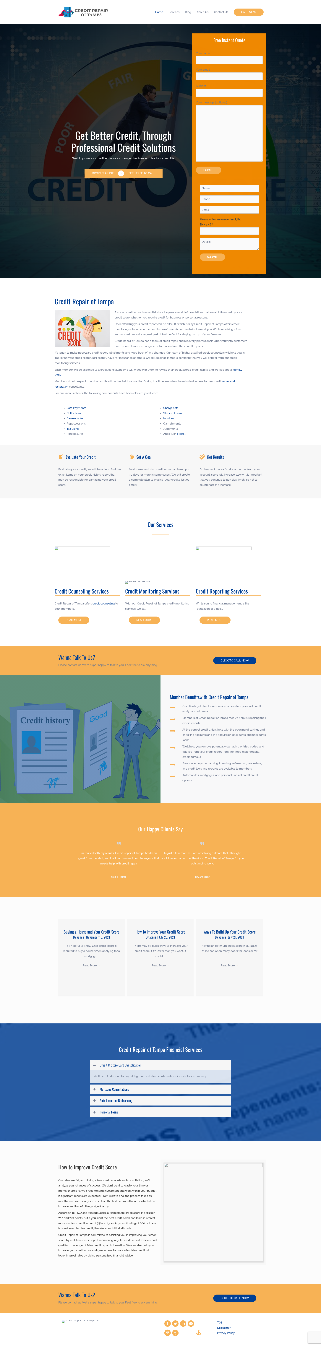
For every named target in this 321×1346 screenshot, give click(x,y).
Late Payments (76, 408)
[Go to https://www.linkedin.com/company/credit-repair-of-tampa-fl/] (183, 1324)
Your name (203, 53)
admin (81, 937)
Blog (188, 12)
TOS (220, 1322)
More (180, 433)
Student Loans (172, 413)
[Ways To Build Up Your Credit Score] (229, 921)
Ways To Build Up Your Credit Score (229, 932)
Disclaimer (224, 1327)
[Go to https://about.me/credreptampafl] (198, 1333)
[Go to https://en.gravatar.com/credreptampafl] (183, 1333)
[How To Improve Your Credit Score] (160, 921)
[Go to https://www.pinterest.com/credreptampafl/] (167, 1333)
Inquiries (168, 418)
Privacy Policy (226, 1332)
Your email (203, 69)
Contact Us (221, 12)
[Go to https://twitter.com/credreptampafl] (175, 1324)
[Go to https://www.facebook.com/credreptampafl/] (167, 1324)
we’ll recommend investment (100, 1190)
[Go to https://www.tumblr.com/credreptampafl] (175, 1333)
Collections (74, 413)
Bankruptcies (75, 418)
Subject (201, 86)
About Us (202, 12)
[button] (249, 12)
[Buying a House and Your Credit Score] (91, 921)
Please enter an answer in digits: (220, 222)
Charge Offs (170, 408)
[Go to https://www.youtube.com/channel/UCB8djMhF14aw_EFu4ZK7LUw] (191, 1324)
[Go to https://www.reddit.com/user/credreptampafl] (191, 1333)
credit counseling (104, 603)
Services (174, 12)
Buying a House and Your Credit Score (91, 932)
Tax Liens (73, 428)
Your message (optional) (211, 102)
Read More (91, 965)
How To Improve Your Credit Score (160, 932)
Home (159, 12)
